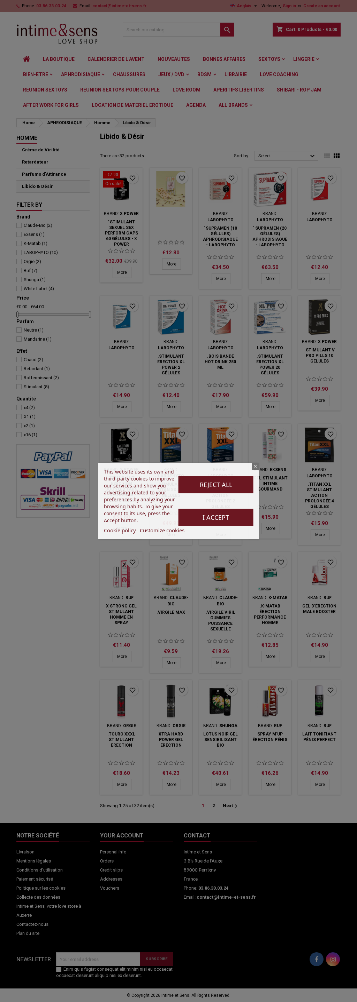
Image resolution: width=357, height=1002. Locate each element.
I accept (216, 517)
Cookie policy (120, 530)
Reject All (216, 484)
